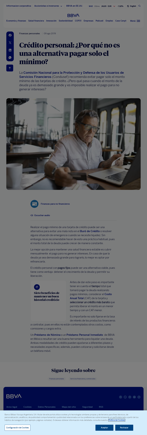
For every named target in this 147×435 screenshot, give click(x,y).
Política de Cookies (117, 420)
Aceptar (104, 428)
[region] (73, 422)
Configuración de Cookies (17, 428)
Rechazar (124, 428)
